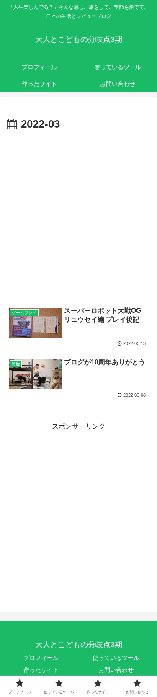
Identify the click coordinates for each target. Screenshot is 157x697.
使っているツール (116, 657)
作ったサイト (41, 669)
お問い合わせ (116, 669)
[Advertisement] (78, 216)
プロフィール (41, 657)
